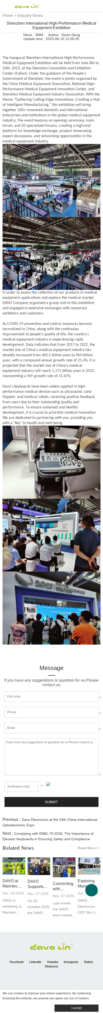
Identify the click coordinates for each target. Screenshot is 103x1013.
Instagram (71, 962)
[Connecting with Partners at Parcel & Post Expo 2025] (64, 867)
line (58, 45)
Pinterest (51, 966)
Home (7, 15)
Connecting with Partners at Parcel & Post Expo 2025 (63, 886)
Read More (89, 848)
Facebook (17, 962)
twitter (41, 45)
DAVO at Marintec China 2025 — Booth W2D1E (12, 884)
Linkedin (35, 962)
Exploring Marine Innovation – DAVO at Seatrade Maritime (89, 884)
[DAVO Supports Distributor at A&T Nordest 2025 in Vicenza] (39, 866)
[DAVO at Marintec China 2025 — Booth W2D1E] (13, 865)
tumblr (75, 45)
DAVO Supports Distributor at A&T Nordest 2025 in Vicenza (39, 884)
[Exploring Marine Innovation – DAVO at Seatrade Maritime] (89, 865)
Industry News (30, 15)
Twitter (88, 962)
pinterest (50, 45)
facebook (24, 45)
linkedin (33, 45)
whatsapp (67, 45)
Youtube (52, 962)
